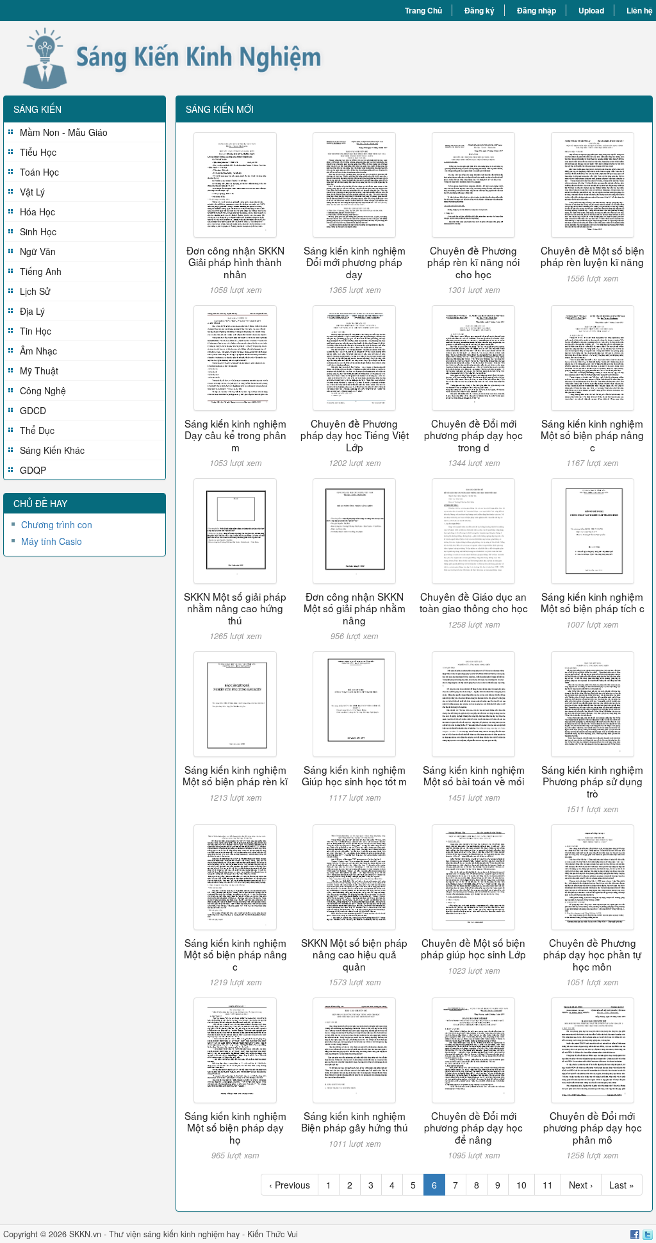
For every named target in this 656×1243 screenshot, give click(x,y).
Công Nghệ (43, 390)
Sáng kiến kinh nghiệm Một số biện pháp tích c (592, 602)
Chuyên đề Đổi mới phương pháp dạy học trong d (473, 435)
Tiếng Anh (41, 271)
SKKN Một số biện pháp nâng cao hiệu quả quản (354, 954)
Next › (581, 1184)
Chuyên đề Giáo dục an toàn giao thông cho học (474, 602)
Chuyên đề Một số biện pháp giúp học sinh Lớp (473, 948)
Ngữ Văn (38, 251)
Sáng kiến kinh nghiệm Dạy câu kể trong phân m (235, 435)
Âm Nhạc (38, 350)
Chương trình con (56, 524)
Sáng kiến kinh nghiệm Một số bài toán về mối (474, 775)
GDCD (33, 410)
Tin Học (35, 330)
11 (548, 1184)
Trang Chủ (423, 10)
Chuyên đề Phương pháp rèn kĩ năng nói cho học (473, 262)
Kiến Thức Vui (272, 1234)
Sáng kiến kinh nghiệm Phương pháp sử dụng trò (592, 781)
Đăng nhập (536, 10)
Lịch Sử (35, 291)
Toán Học (39, 171)
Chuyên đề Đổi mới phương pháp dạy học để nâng (473, 1127)
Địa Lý (32, 310)
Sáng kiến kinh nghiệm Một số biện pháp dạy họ (235, 1127)
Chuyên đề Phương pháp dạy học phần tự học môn (592, 954)
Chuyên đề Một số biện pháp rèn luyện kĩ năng (592, 256)
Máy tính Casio (51, 541)
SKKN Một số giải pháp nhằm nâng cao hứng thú (235, 608)
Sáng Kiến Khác (52, 450)
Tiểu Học (38, 152)
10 (521, 1184)
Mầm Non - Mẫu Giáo (64, 132)
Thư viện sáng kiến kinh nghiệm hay (174, 1234)
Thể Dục (37, 430)
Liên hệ (640, 10)
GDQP (33, 469)
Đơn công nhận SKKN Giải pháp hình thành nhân (235, 262)
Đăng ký (479, 10)
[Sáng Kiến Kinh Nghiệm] (165, 58)
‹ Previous (289, 1184)
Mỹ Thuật (39, 370)
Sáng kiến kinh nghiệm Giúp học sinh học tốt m (354, 775)
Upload (591, 10)
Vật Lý (32, 191)
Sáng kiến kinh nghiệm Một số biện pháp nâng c (592, 435)
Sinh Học (38, 231)
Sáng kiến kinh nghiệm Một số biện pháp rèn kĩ (235, 775)
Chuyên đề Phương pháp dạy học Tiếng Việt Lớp (354, 435)
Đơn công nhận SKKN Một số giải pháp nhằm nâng (355, 608)
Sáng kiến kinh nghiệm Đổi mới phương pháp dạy (355, 262)
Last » (621, 1184)
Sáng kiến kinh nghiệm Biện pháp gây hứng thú (354, 1121)
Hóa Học (37, 211)
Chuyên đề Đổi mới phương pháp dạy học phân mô (592, 1127)
